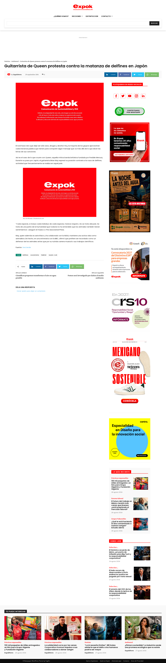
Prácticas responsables (119, 478)
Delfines (25, 255)
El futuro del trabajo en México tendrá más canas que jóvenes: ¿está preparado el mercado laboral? (121, 505)
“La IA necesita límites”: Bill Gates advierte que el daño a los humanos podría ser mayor (101, 647)
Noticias (7, 61)
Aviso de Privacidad (137, 661)
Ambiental (15, 61)
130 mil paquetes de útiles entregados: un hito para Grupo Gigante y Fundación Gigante (121, 485)
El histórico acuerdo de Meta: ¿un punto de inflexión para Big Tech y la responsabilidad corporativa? (120, 554)
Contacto (126, 661)
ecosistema (34, 255)
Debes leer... (113, 547)
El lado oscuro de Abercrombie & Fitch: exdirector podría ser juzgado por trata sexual (120, 573)
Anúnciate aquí (116, 661)
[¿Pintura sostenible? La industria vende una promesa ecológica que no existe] (143, 628)
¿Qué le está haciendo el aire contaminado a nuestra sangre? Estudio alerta (121, 524)
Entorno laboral (117, 498)
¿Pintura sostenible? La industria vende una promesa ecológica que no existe (143, 646)
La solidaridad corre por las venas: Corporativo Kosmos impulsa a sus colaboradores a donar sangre (61, 647)
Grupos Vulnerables (118, 519)
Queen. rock (53, 255)
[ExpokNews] (9, 74)
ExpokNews (17, 74)
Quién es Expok (105, 661)
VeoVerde (26, 247)
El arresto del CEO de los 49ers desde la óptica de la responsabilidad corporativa (120, 592)
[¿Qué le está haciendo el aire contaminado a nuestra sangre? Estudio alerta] (140, 524)
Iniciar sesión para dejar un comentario (31, 291)
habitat (43, 255)
